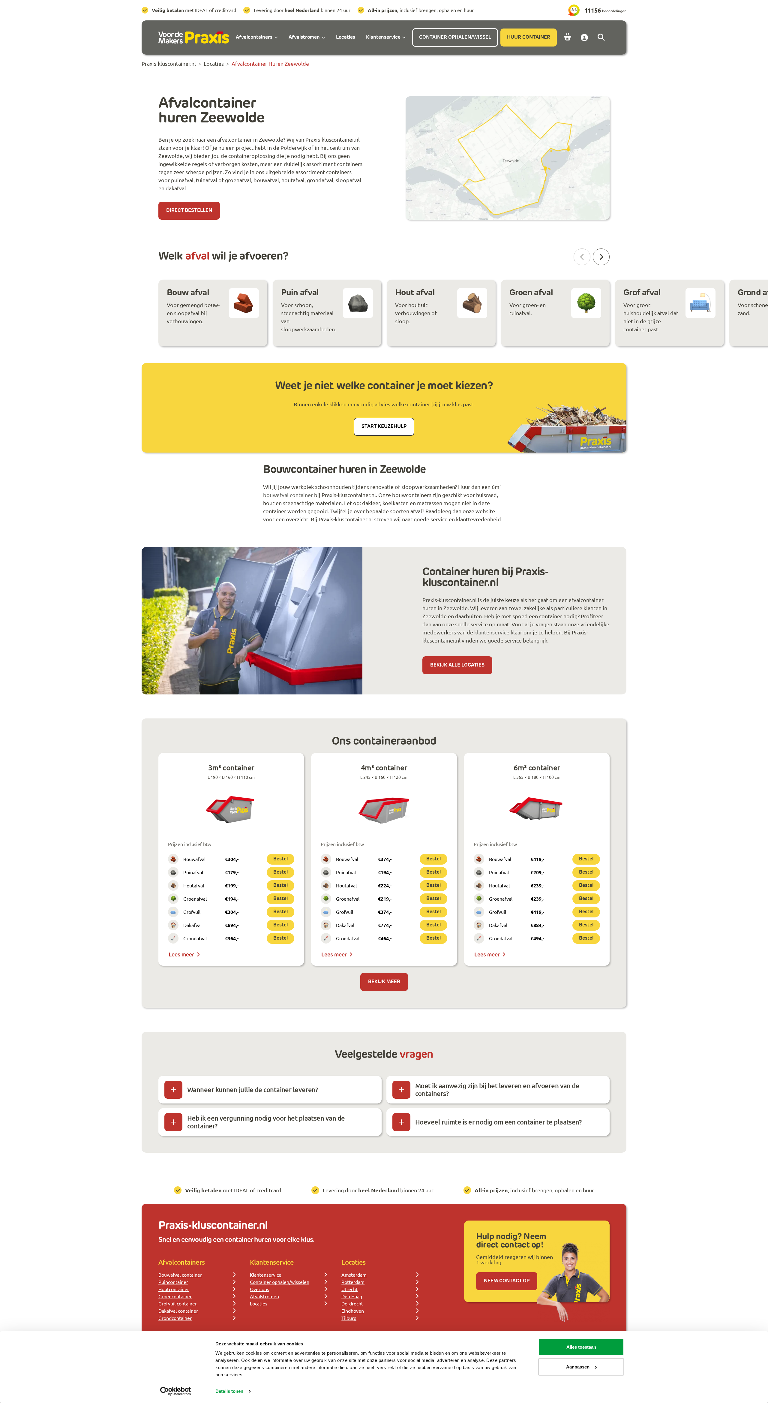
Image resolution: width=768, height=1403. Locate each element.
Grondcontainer (175, 1318)
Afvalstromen (264, 1296)
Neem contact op (507, 1281)
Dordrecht (352, 1303)
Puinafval (193, 872)
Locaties (258, 1303)
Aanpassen (578, 1366)
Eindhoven (352, 1311)
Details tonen (229, 1391)
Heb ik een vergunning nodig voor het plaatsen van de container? (266, 1122)
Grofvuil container (177, 1303)
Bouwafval (194, 859)
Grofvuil (191, 912)
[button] (601, 256)
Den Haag (351, 1296)
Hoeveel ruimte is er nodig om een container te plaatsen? (498, 1122)
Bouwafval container (180, 1275)
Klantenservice (265, 1275)
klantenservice (491, 632)
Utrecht (349, 1289)
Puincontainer (173, 1282)
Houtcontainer (173, 1289)
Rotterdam (352, 1282)
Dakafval (192, 925)
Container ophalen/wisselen (279, 1282)
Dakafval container (178, 1311)
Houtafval (193, 885)
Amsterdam (354, 1275)
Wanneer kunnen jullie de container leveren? (252, 1089)
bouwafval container (288, 495)
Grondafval (195, 938)
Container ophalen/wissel (455, 37)
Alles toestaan (581, 1347)
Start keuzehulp (384, 426)
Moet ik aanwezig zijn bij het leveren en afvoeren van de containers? (497, 1089)
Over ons (259, 1289)
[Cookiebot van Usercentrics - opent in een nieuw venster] (175, 1391)
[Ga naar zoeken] (601, 37)
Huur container (528, 37)
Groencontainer (175, 1296)
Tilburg (348, 1318)
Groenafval (195, 899)
